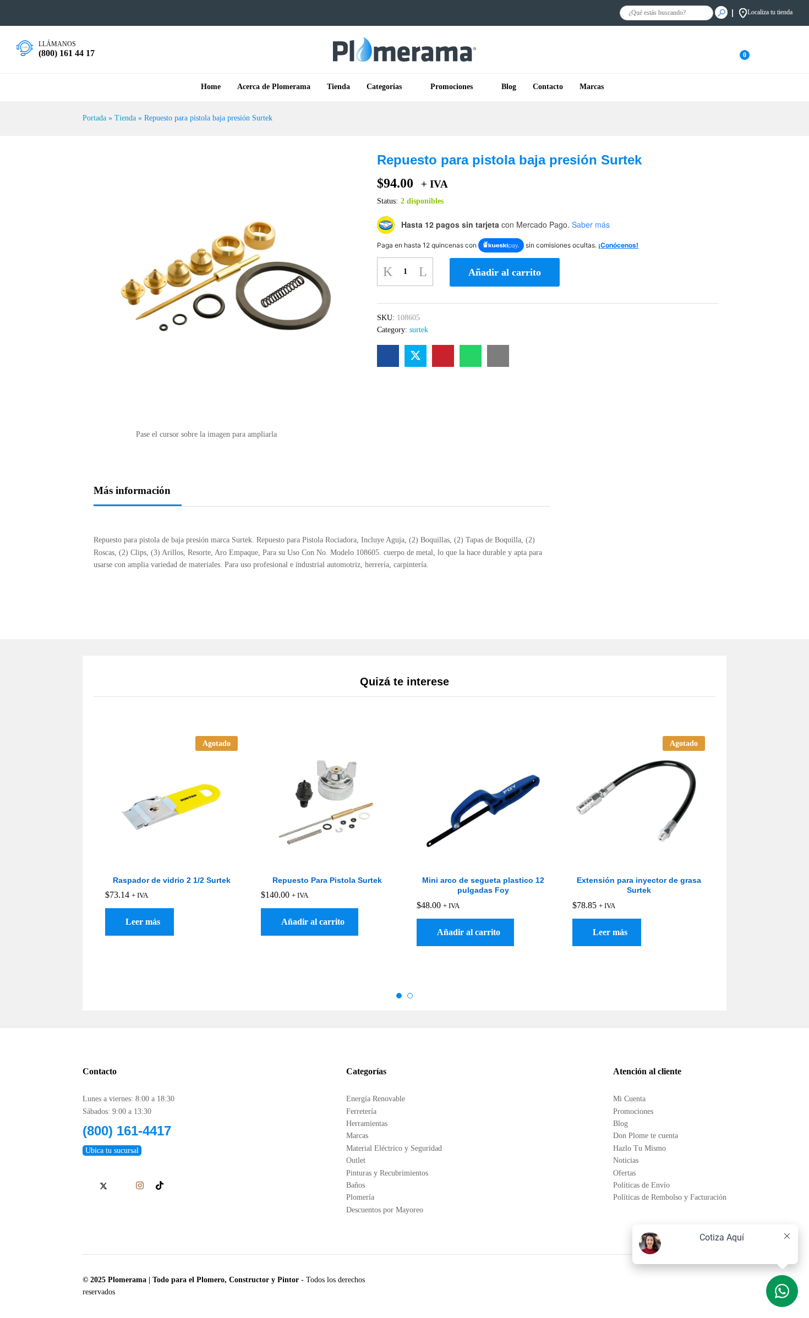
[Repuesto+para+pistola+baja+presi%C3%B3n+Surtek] (415, 356)
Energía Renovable (375, 1099)
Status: (387, 201)
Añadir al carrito (504, 272)
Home (211, 87)
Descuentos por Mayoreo (384, 1210)
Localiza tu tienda (769, 12)
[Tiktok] (160, 1186)
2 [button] (410, 995)
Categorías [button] (384, 87)
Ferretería (361, 1111)
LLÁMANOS (57, 44)
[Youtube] (121, 1186)
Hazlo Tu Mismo (639, 1148)
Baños (355, 1185)
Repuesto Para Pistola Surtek (327, 880)
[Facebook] (85, 1186)
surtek (418, 330)
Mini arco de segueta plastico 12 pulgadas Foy (483, 885)
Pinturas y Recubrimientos (387, 1173)
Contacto (548, 87)
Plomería (360, 1197)
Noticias (625, 1160)
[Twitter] (103, 1186)
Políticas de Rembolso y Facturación (669, 1197)
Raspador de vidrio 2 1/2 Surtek (172, 880)
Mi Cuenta (629, 1099)
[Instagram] (140, 1186)
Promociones (633, 1111)
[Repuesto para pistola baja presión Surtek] (388, 356)
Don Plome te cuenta (645, 1136)
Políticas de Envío (641, 1185)
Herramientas (366, 1123)
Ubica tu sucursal (112, 1150)
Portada (94, 118)
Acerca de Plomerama (273, 87)
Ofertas (624, 1173)
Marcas (357, 1136)
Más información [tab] (132, 490)
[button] (309, 922)
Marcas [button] (592, 87)
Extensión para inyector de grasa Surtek (639, 885)
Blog (508, 87)
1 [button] (399, 995)
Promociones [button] (451, 87)
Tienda (338, 87)
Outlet (355, 1160)
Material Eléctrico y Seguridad (394, 1148)
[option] (171, 850)
